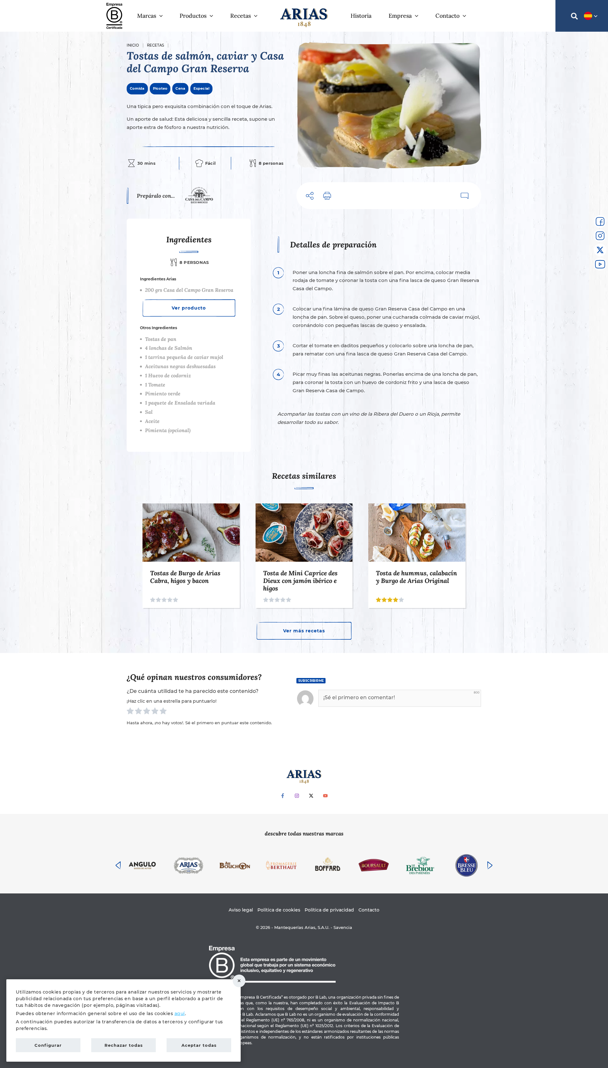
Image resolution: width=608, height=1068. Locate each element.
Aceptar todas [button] (199, 1045)
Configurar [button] (48, 1045)
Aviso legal (241, 910)
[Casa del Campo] (199, 195)
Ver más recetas (304, 631)
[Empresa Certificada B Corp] (114, 15)
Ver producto (189, 308)
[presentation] (118, 865)
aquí (179, 1013)
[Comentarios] (464, 195)
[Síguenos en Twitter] (600, 250)
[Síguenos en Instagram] (600, 235)
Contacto (368, 910)
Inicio (133, 45)
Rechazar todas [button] (239, 981)
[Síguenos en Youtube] (600, 264)
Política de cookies (278, 910)
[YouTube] (325, 795)
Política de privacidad (329, 910)
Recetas (155, 45)
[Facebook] (282, 795)
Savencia (342, 927)
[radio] (130, 712)
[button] (159, 16)
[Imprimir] (327, 195)
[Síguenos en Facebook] (600, 221)
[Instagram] (296, 795)
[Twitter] (311, 795)
